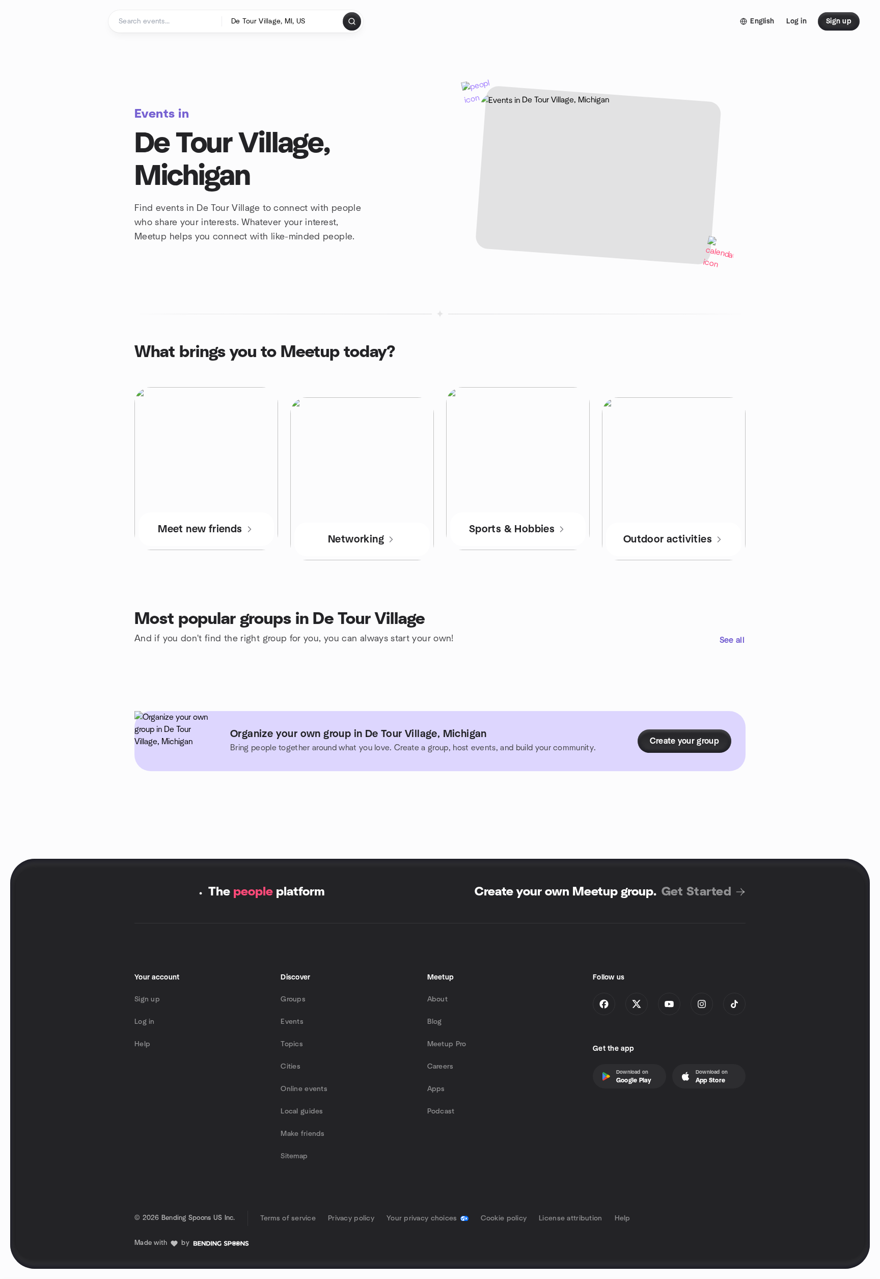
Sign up (147, 999)
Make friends (302, 1133)
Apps (436, 1089)
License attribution (570, 1218)
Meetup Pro (446, 1044)
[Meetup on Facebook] (604, 1004)
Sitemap (294, 1156)
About (437, 999)
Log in (144, 1021)
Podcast (441, 1111)
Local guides (302, 1111)
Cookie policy (504, 1218)
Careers (440, 1066)
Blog (434, 1021)
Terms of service (288, 1218)
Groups (293, 999)
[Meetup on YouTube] (669, 1004)
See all (732, 640)
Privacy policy (351, 1218)
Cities (290, 1066)
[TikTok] (734, 1004)
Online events (304, 1089)
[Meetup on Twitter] (636, 1004)
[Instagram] (702, 1004)
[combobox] (283, 21)
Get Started (696, 892)
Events (292, 1021)
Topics (292, 1044)
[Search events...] (352, 21)
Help (142, 1044)
